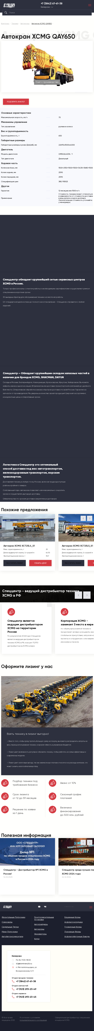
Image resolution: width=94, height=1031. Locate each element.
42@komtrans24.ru (24, 963)
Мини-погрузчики (10, 932)
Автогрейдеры (41, 924)
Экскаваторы (40, 934)
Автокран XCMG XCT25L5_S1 (77, 545)
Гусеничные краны (73, 927)
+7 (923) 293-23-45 (26, 996)
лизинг (14, 563)
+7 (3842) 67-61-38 (51, 3)
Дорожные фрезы (72, 932)
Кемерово (45, 7)
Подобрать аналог (16, 102)
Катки (36, 939)
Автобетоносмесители (12, 936)
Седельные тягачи (10, 927)
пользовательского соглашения (33, 1020)
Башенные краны (72, 917)
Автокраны (39, 929)
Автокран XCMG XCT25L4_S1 (19, 545)
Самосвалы (7, 922)
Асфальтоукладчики (73, 922)
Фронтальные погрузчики (13, 917)
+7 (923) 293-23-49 (26, 989)
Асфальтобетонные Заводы (77, 936)
